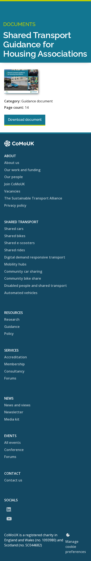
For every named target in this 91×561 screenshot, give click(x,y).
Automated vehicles (20, 292)
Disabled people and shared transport (35, 285)
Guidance (12, 326)
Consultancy (14, 371)
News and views (17, 405)
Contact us (13, 480)
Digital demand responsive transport (34, 257)
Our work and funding (22, 170)
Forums (10, 378)
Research (11, 319)
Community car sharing (23, 271)
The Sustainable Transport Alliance (33, 198)
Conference (14, 449)
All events (12, 442)
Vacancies (12, 191)
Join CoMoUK (14, 184)
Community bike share (22, 278)
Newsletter (13, 412)
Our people (13, 177)
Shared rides (14, 250)
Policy (9, 333)
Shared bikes (14, 236)
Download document (25, 120)
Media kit (11, 419)
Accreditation (15, 357)
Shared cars (13, 228)
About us (11, 162)
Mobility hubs (15, 264)
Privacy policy (15, 205)
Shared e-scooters (19, 243)
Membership (14, 364)
